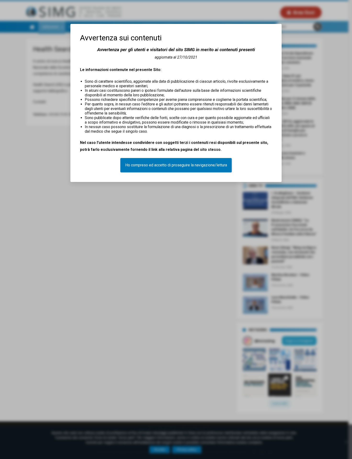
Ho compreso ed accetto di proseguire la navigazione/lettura (176, 165)
